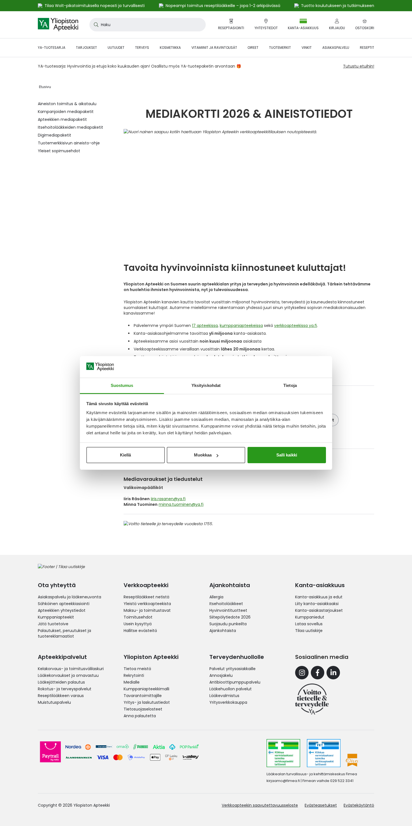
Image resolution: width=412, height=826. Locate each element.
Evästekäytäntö (359, 805)
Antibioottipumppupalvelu (234, 682)
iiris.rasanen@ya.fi (168, 499)
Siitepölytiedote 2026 (230, 617)
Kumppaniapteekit (56, 617)
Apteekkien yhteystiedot (61, 610)
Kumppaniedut (309, 617)
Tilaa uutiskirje (309, 630)
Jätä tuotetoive (53, 624)
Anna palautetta (140, 716)
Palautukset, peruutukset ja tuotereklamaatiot (64, 633)
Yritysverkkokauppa (228, 702)
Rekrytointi (134, 675)
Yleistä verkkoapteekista (147, 603)
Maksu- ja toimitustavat (147, 610)
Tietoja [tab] (290, 385)
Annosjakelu (221, 675)
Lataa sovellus (309, 624)
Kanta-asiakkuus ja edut (318, 597)
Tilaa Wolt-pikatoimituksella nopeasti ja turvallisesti (95, 5)
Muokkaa (203, 455)
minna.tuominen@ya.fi (181, 504)
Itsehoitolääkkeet (226, 603)
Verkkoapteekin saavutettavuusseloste (260, 805)
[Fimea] (283, 753)
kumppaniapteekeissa (241, 325)
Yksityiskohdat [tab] (206, 385)
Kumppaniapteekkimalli (146, 689)
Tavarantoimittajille (143, 695)
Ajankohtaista (222, 630)
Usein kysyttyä (138, 624)
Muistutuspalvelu (54, 702)
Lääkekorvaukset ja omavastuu (68, 675)
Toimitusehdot (138, 617)
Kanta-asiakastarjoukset (319, 610)
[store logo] (58, 24)
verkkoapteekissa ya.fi (295, 325)
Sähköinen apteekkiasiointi (63, 603)
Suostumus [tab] (122, 385)
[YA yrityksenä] (312, 699)
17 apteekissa (205, 325)
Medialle (132, 682)
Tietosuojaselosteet (143, 709)
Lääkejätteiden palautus (61, 682)
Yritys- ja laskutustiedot (147, 702)
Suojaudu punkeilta (228, 624)
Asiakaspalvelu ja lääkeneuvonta (69, 597)
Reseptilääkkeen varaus (61, 695)
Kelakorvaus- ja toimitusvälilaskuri (71, 669)
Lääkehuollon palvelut (230, 689)
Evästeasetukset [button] (321, 805)
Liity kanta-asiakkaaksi (317, 603)
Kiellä (125, 455)
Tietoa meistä (137, 669)
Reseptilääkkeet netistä (146, 597)
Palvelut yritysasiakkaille (232, 669)
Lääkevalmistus (224, 695)
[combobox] (147, 24)
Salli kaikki (286, 455)
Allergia (216, 597)
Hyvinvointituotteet (228, 610)
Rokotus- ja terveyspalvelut (64, 689)
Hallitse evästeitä (140, 630)
